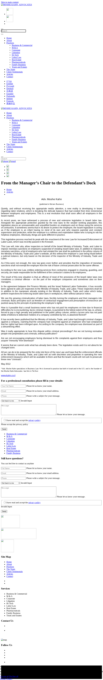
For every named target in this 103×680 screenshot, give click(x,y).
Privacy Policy (12, 583)
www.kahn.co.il (8, 375)
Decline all (13, 676)
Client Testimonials (14, 72)
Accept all (4, 676)
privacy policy (34, 420)
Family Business (19, 64)
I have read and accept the (23, 420)
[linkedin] (7, 170)
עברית (9, 81)
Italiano (9, 98)
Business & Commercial (22, 45)
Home (9, 38)
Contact (9, 77)
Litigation (16, 52)
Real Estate (16, 60)
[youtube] (7, 173)
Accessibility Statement (16, 581)
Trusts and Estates (19, 67)
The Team (10, 69)
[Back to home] (16, 4)
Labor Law (16, 57)
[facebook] (7, 167)
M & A (15, 48)
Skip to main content (10, 2)
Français (10, 101)
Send (4, 429)
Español (9, 94)
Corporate (16, 50)
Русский (10, 86)
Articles (9, 74)
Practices (10, 43)
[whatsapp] (7, 176)
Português (10, 96)
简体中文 (10, 103)
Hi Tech (15, 55)
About (9, 40)
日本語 (9, 91)
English (9, 84)
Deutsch (9, 88)
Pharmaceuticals (18, 62)
